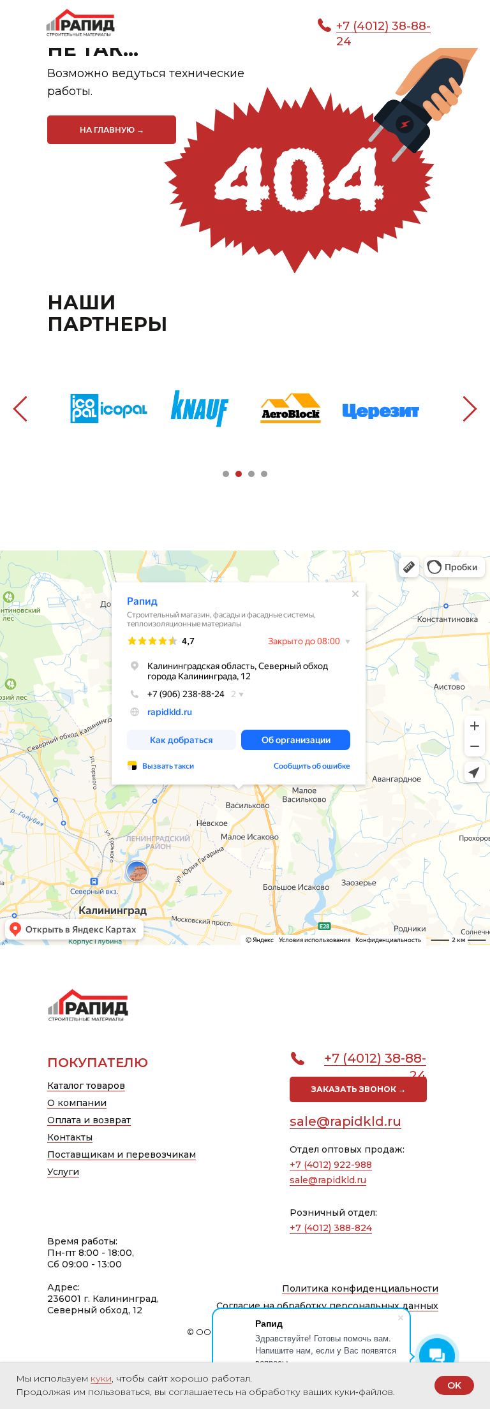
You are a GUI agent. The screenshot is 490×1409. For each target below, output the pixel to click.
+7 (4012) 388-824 (331, 1226)
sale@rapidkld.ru (345, 1120)
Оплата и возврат (89, 1119)
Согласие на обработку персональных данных (327, 1304)
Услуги (63, 1170)
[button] (358, 1088)
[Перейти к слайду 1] (226, 472)
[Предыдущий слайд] (20, 407)
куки (101, 1378)
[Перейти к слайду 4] (264, 472)
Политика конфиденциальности (360, 1287)
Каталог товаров (86, 1084)
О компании (77, 1101)
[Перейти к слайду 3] (251, 472)
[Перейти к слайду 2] (238, 472)
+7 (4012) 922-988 (331, 1163)
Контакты (70, 1136)
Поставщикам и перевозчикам (121, 1153)
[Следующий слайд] (470, 407)
